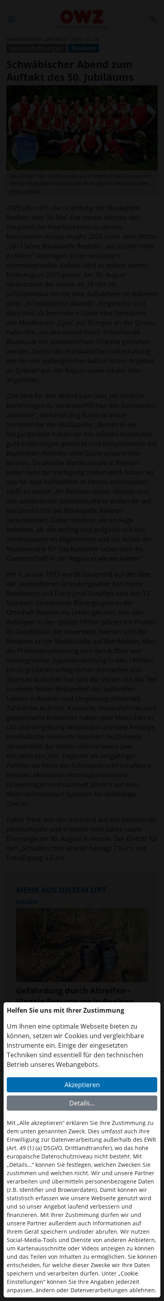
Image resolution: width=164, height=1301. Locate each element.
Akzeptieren (82, 1084)
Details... (82, 1103)
